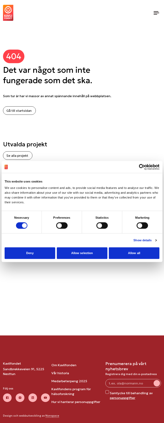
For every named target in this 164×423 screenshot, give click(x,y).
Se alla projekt (17, 156)
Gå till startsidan (19, 111)
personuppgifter (122, 398)
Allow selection (82, 253)
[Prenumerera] (157, 383)
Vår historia (60, 373)
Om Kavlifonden (63, 365)
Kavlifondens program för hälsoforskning (71, 391)
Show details (142, 240)
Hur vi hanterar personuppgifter (75, 402)
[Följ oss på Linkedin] (32, 397)
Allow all (134, 253)
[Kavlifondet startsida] (8, 13)
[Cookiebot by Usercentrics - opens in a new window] (141, 167)
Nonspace (52, 415)
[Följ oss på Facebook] (7, 397)
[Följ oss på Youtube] (45, 397)
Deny (29, 253)
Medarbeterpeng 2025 (69, 381)
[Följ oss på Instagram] (20, 397)
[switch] (62, 225)
